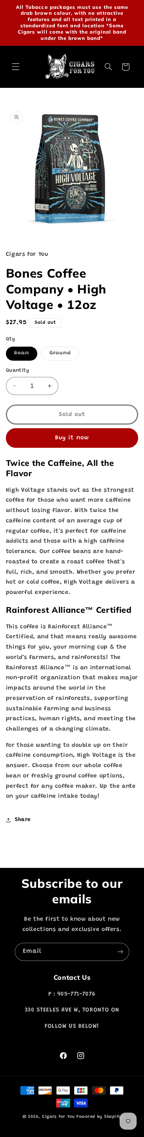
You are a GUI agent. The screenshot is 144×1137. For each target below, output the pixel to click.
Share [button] (23, 819)
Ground (64, 355)
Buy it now (72, 438)
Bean (25, 355)
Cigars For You (58, 1117)
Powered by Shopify (98, 1117)
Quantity (17, 370)
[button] (15, 66)
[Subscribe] (120, 952)
